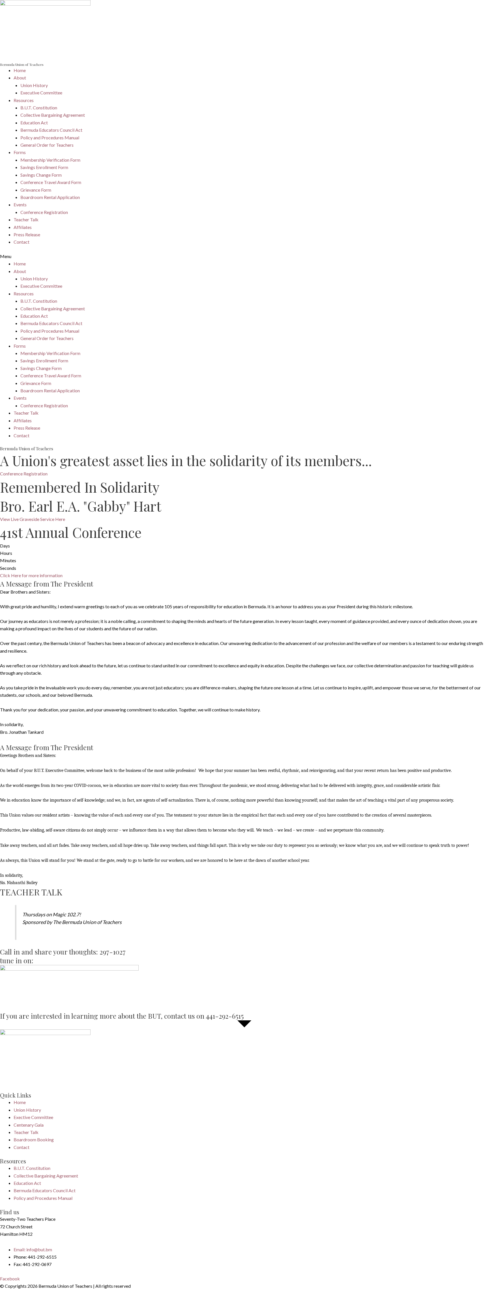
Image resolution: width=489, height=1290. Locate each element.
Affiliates (23, 227)
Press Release (27, 234)
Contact (21, 241)
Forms (20, 152)
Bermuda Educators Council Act (51, 130)
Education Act (34, 122)
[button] (244, 256)
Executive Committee (41, 92)
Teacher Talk (26, 219)
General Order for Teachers (47, 145)
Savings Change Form (41, 175)
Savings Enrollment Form (44, 167)
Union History (34, 85)
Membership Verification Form (50, 160)
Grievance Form (35, 189)
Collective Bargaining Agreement (52, 115)
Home (20, 70)
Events (20, 204)
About (20, 77)
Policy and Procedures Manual (49, 137)
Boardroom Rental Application (50, 197)
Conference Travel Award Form (50, 182)
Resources (24, 100)
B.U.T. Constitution (38, 107)
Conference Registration (44, 212)
